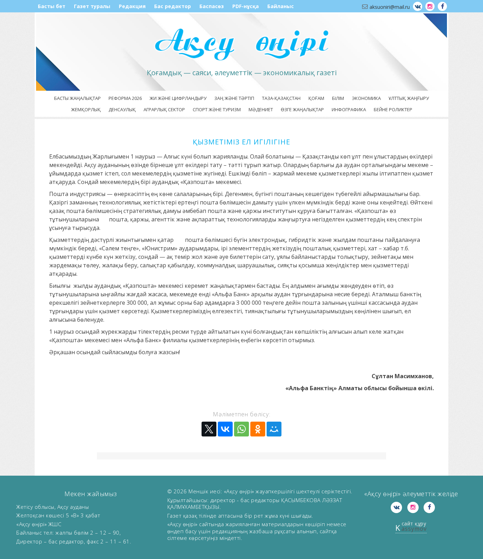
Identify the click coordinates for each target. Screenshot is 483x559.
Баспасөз (211, 6)
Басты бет (51, 6)
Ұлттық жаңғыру (409, 98)
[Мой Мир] (274, 429)
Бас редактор (172, 6)
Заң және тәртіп (234, 98)
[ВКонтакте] (225, 429)
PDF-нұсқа (245, 6)
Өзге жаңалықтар (302, 109)
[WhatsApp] (241, 429)
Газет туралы (92, 6)
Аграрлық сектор (164, 109)
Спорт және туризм (217, 109)
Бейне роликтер (393, 109)
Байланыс (280, 6)
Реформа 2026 (125, 98)
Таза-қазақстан (281, 98)
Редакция (132, 6)
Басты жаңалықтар (77, 98)
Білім (338, 98)
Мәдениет (261, 109)
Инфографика (349, 109)
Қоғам (316, 98)
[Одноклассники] (257, 429)
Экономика (366, 98)
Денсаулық (122, 109)
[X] (209, 429)
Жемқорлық (86, 109)
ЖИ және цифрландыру (178, 98)
